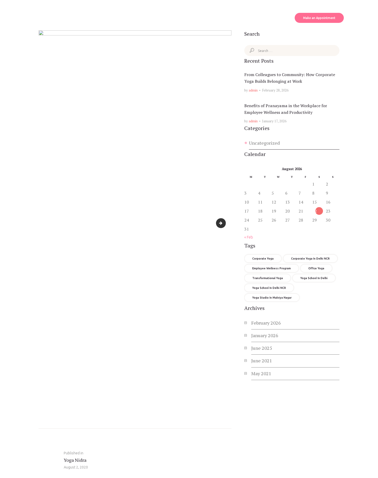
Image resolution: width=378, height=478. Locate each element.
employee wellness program (271, 268)
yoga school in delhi (314, 278)
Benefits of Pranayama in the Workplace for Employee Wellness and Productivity (285, 109)
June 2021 (261, 360)
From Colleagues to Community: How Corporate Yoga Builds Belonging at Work (289, 78)
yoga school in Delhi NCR (269, 287)
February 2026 (266, 323)
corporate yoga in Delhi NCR (310, 258)
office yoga (316, 268)
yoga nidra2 (223, 223)
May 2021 (261, 373)
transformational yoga (267, 278)
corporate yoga (263, 258)
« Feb (248, 237)
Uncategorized (264, 143)
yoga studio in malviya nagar (272, 297)
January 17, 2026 (274, 121)
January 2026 (264, 335)
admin (253, 90)
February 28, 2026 (275, 90)
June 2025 (261, 348)
